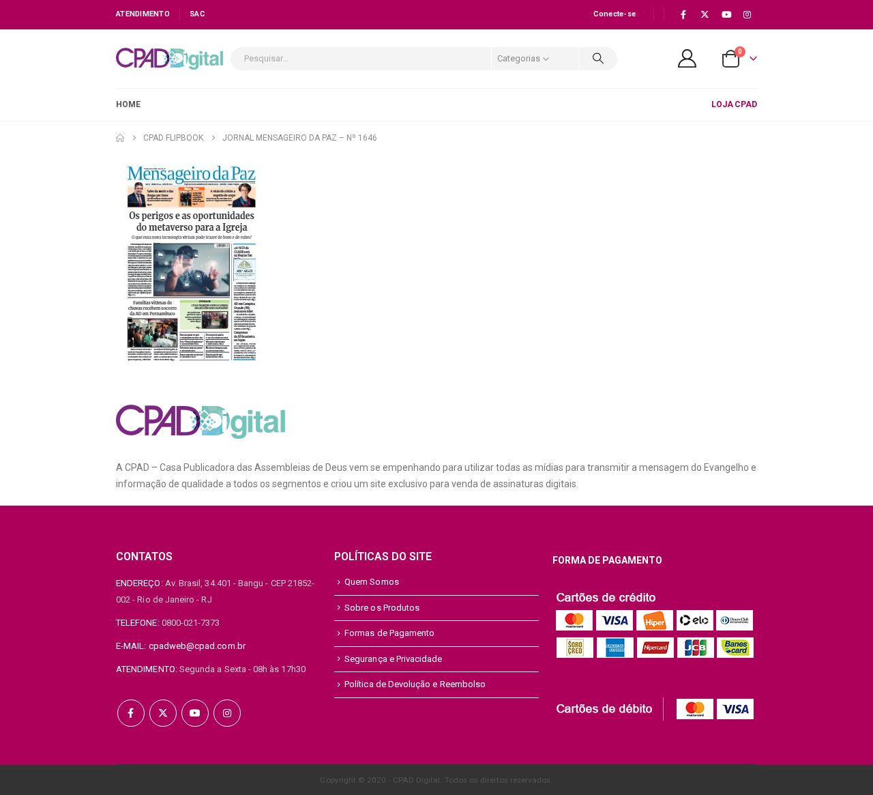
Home (128, 104)
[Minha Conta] (687, 58)
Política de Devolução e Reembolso (415, 684)
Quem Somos (371, 582)
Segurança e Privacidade (393, 659)
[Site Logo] (169, 59)
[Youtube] (726, 14)
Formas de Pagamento (389, 633)
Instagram (227, 713)
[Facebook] (683, 14)
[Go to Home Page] (120, 138)
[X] (704, 14)
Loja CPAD (734, 104)
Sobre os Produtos (381, 608)
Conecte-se (614, 14)
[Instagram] (747, 14)
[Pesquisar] (598, 58)
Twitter (163, 713)
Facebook (131, 713)
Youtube (195, 713)
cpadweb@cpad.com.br (197, 646)
